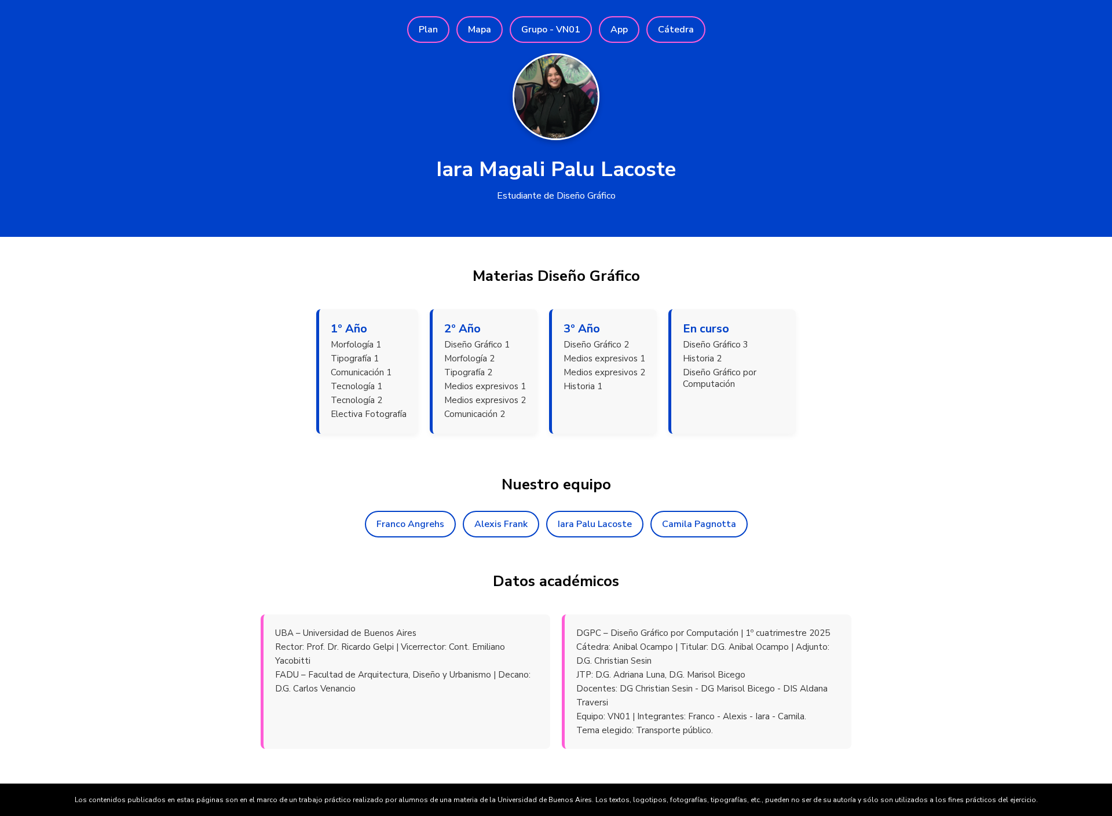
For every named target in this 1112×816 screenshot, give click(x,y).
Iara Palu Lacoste (595, 524)
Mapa (479, 29)
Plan (428, 29)
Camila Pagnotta (699, 524)
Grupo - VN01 (550, 29)
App (619, 29)
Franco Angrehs (410, 524)
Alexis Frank (501, 524)
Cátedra (676, 29)
